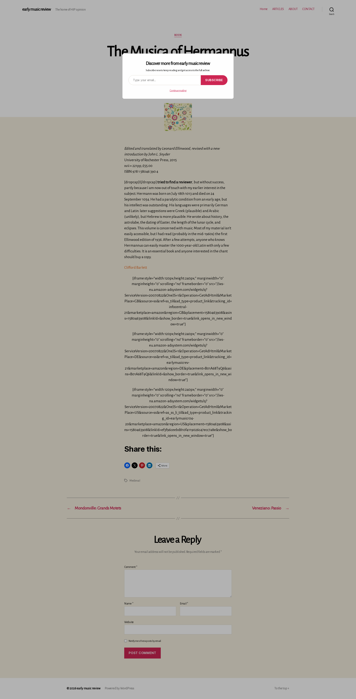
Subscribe (214, 80)
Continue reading (178, 90)
